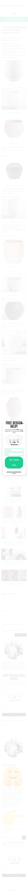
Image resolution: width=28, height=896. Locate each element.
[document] (14, 448)
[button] (23, 423)
